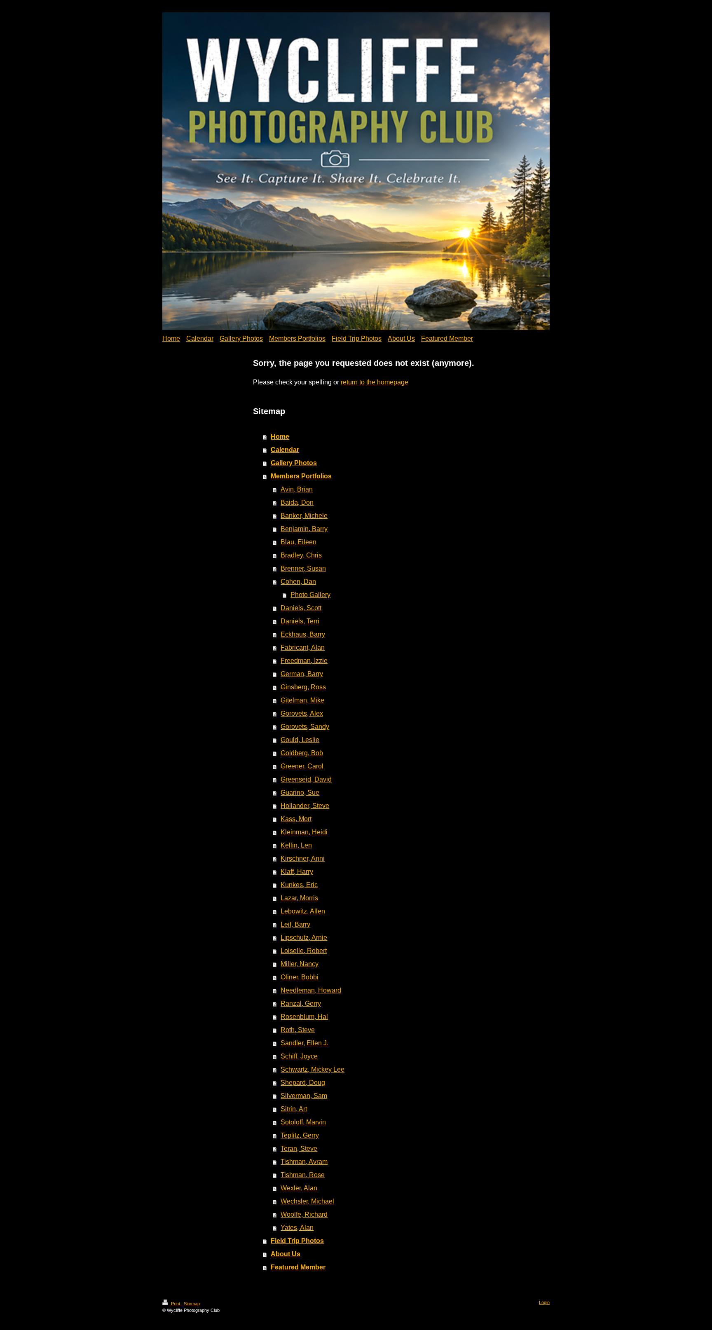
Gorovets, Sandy (305, 726)
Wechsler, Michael (307, 1201)
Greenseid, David (306, 779)
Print (175, 1303)
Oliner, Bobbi (300, 977)
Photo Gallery (310, 594)
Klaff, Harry (297, 871)
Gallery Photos (294, 462)
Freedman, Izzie (304, 660)
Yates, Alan (297, 1227)
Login (544, 1302)
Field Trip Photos (297, 1240)
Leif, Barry (295, 924)
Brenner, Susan (303, 568)
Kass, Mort (296, 818)
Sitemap (192, 1303)
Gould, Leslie (300, 739)
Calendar (285, 449)
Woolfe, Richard (304, 1214)
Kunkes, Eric (299, 884)
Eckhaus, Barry (303, 634)
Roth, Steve (298, 1029)
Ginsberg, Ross (303, 687)
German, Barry (302, 673)
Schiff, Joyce (299, 1056)
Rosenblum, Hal (304, 1016)
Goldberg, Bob (302, 752)
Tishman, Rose (303, 1174)
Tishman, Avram (304, 1161)
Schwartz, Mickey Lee (312, 1069)
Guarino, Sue (300, 792)
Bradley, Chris (301, 555)
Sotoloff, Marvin (303, 1122)
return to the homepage (374, 382)
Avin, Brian (297, 489)
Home (280, 436)
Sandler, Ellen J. (304, 1043)
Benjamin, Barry (304, 528)
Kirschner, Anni (303, 858)
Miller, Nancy (300, 963)
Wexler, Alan (299, 1188)
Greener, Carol (302, 766)
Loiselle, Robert (304, 950)
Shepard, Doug (303, 1082)
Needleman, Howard (311, 990)
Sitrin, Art (294, 1108)
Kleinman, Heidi (304, 832)
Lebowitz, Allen (303, 911)
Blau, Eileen (298, 542)
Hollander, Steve (305, 805)
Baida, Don (297, 502)
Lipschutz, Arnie (304, 937)
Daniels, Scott (301, 607)
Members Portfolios (301, 476)
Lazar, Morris (299, 897)
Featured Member (298, 1267)
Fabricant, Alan (303, 647)
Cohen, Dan (298, 581)
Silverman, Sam (304, 1095)
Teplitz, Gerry (300, 1135)
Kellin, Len (296, 845)
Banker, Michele (304, 515)
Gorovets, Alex (302, 713)
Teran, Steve (299, 1148)
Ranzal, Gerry (301, 1003)
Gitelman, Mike (302, 700)
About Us (285, 1253)
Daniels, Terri (300, 621)
